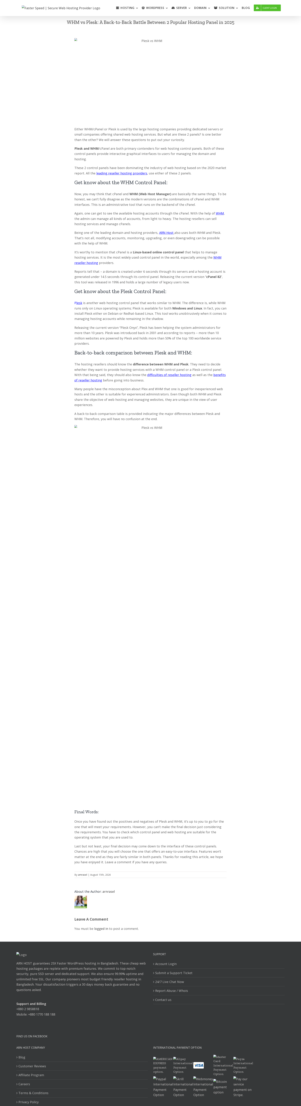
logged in (101, 929)
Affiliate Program (31, 1075)
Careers (24, 1084)
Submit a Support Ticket (173, 973)
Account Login (166, 964)
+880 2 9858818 (27, 1009)
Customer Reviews (32, 1066)
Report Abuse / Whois (171, 991)
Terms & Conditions (33, 1093)
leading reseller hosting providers (121, 173)
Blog (21, 1057)
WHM (220, 213)
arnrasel (82, 874)
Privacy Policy (28, 1102)
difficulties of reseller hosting (169, 375)
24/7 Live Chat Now (169, 982)
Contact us (163, 1000)
